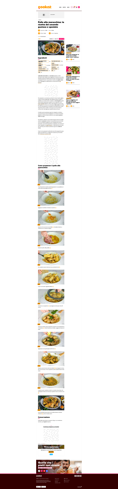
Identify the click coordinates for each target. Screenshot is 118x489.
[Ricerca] (72, 7)
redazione (56, 481)
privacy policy (57, 478)
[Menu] (79, 7)
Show (68, 7)
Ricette (64, 7)
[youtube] (44, 471)
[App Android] (43, 487)
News (60, 7)
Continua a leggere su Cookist (51, 426)
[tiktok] (39, 471)
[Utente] (76, 7)
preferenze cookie (57, 482)
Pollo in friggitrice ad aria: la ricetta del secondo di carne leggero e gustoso (73, 101)
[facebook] (47, 471)
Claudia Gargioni (43, 36)
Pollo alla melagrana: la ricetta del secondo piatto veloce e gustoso (72, 56)
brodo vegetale (41, 103)
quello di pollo (49, 125)
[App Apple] (38, 487)
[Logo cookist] (44, 7)
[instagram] (42, 471)
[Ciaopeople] (79, 486)
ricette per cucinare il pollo (45, 133)
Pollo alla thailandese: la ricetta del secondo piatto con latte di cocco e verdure (73, 78)
